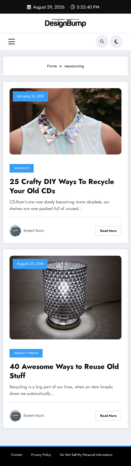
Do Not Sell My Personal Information (86, 454)
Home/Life (21, 168)
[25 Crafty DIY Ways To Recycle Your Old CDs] (65, 121)
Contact (16, 454)
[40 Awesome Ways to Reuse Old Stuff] (65, 297)
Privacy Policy (41, 454)
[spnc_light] (116, 41)
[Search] (102, 41)
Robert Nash (34, 230)
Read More (108, 230)
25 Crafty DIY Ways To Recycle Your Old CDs (62, 186)
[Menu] (11, 42)
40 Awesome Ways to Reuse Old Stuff (64, 371)
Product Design (26, 353)
